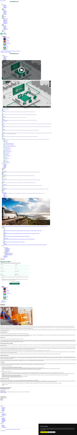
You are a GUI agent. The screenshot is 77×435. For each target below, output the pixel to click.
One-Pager (3, 418)
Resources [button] (3, 189)
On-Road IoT (5, 11)
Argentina (7, 46)
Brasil (6, 49)
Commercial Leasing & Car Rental (9, 143)
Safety (4, 6)
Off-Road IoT (5, 14)
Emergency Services (7, 147)
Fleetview (5, 255)
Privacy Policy (9, 429)
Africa (6, 294)
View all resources (2, 390)
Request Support (4, 415)
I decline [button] (45, 432)
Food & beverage (7, 150)
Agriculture (6, 140)
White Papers (5, 23)
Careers (4, 29)
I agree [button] (42, 432)
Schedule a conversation (3, 392)
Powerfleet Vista (6, 256)
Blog (4, 195)
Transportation (7, 161)
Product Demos (5, 19)
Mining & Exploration (8, 155)
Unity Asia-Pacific (7, 249)
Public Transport (7, 158)
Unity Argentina (7, 250)
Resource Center (6, 18)
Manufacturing (7, 154)
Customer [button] (3, 176)
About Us (5, 26)
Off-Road (5, 167)
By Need (5, 58)
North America (8, 37)
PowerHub (3, 414)
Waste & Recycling (7, 162)
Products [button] (3, 163)
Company (5, 25)
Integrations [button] (3, 168)
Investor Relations (4, 427)
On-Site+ (5, 164)
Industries (5, 16)
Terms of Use (18, 429)
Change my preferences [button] (51, 432)
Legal (6, 429)
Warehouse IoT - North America (9, 253)
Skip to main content (3, 0)
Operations (5, 7)
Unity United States (7, 248)
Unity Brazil (6, 251)
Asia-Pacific (7, 291)
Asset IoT (5, 12)
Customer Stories (6, 22)
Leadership (3, 425)
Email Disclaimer (14, 429)
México (7, 297)
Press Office (5, 28)
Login (2, 246)
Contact (3, 245)
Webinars (3, 422)
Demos (4, 196)
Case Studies (5, 20)
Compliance (5, 5)
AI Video (5, 13)
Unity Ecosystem (6, 56)
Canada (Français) (8, 43)
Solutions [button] (3, 55)
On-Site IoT (5, 165)
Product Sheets (5, 21)
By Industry (5, 59)
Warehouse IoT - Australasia (8, 254)
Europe (7, 288)
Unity (4, 10)
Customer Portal (4, 413)
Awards (4, 27)
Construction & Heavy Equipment (9, 144)
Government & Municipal (8, 151)
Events (4, 194)
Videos (3, 421)
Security (6, 159)
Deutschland (7, 40)
